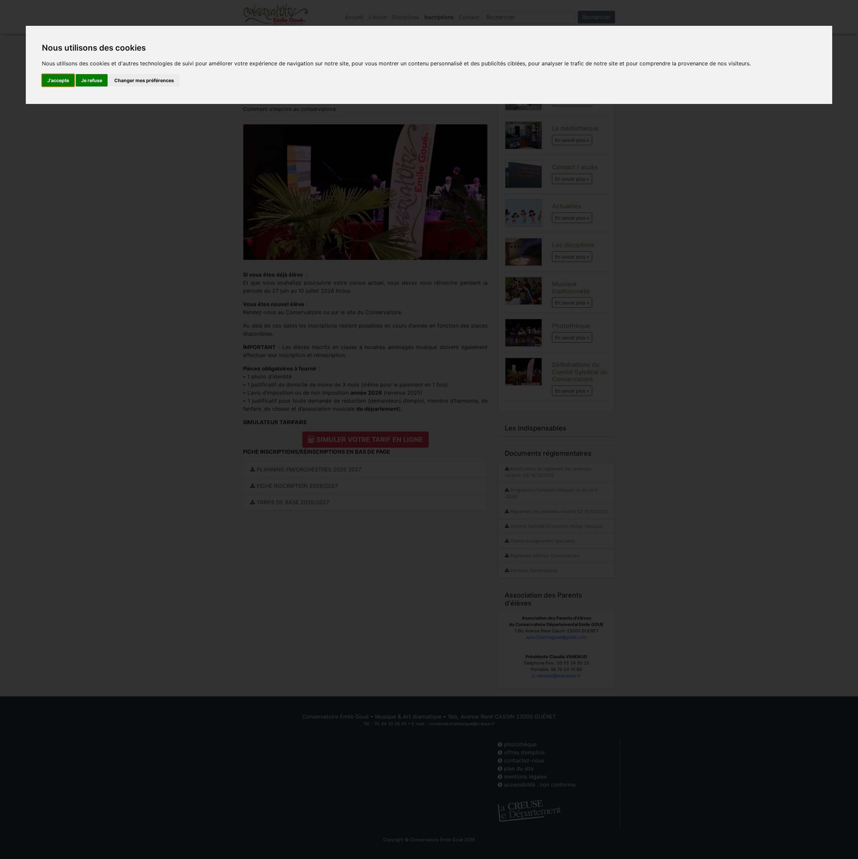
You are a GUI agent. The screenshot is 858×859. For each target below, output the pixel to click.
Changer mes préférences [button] (144, 80)
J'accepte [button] (58, 80)
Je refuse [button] (91, 80)
